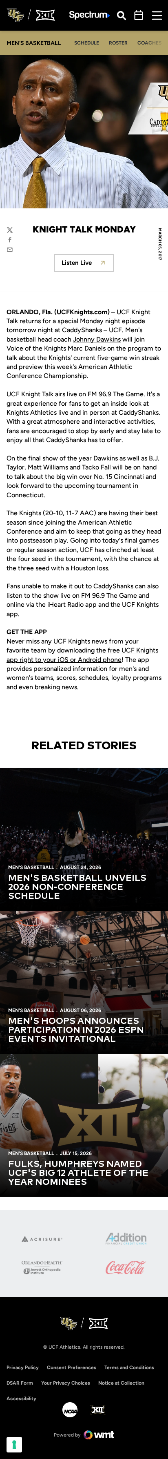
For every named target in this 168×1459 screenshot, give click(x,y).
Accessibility (21, 1398)
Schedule (86, 43)
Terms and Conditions (129, 1367)
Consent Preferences (71, 1367)
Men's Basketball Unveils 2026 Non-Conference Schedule (77, 887)
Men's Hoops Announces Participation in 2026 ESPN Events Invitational (76, 1030)
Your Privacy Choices (65, 1383)
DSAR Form (20, 1383)
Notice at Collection (121, 1383)
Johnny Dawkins (97, 339)
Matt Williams (48, 467)
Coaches (149, 43)
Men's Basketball (31, 867)
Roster (118, 43)
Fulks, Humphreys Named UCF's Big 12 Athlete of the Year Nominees (78, 1173)
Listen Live (88, 265)
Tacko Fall (96, 467)
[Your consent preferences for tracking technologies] (14, 1444)
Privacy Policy (23, 1367)
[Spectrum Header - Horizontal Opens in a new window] (89, 15)
